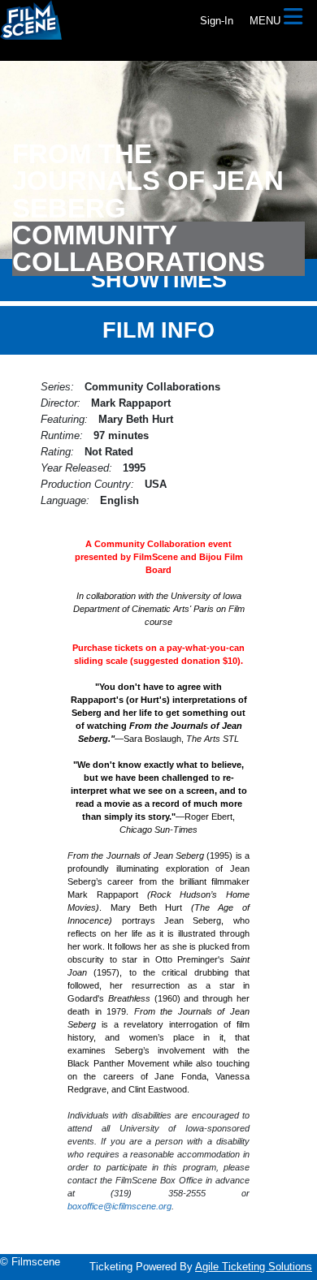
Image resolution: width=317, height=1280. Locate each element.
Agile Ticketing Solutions (253, 1267)
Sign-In (216, 21)
